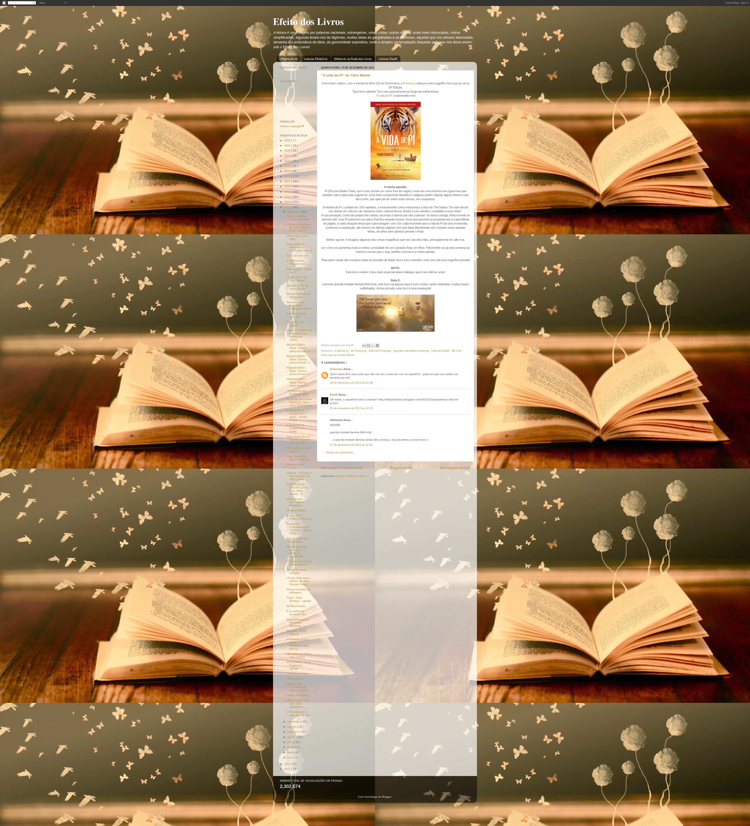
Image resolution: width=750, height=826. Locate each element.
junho (291, 747)
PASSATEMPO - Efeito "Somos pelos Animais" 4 (298, 348)
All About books (296, 606)
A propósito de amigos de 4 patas (296, 428)
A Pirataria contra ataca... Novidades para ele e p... (298, 644)
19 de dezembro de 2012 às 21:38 (351, 382)
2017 (287, 181)
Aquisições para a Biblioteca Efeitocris (298, 622)
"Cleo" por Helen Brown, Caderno (298, 458)
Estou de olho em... (299, 255)
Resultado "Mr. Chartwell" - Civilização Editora (299, 305)
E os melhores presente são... (297, 613)
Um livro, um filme (298, 673)
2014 (287, 196)
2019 (287, 171)
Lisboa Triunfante (297, 695)
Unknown (336, 369)
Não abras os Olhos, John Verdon (299, 655)
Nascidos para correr (295, 466)
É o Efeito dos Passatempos (296, 262)
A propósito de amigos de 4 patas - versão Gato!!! (297, 415)
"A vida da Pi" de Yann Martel (345, 75)
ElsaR (334, 394)
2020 (287, 166)
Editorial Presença (380, 350)
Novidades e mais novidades (298, 540)
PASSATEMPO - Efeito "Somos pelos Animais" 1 (298, 382)
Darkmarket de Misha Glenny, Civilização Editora (299, 247)
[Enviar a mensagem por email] (364, 346)
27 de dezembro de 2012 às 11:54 (351, 444)
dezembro (294, 211)
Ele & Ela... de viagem (295, 324)
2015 (287, 191)
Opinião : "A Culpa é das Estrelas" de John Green (299, 476)
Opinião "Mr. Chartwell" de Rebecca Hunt (297, 687)
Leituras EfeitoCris (316, 59)
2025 (287, 140)
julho (290, 742)
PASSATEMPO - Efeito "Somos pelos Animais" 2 (298, 371)
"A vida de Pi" (384, 95)
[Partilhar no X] (373, 346)
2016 (287, 186)
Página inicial (289, 59)
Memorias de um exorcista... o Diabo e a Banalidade (297, 551)
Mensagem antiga (455, 468)
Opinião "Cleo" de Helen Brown (297, 287)
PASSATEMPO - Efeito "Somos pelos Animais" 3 (298, 359)
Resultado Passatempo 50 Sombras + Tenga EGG (299, 528)
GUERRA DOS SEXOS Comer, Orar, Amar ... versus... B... (297, 489)
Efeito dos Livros (308, 21)
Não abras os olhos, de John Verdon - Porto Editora (299, 227)
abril (290, 757)
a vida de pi (341, 350)
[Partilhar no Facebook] (377, 346)
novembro (294, 721)
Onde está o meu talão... (297, 237)
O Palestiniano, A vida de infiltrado (298, 713)
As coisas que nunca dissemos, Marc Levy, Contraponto (299, 402)
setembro (293, 731)
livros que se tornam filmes (337, 355)
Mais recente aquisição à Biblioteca (295, 502)
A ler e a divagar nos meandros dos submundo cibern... (299, 335)
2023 (287, 150)
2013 (287, 201)
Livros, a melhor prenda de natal (298, 218)
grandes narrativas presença (412, 350)
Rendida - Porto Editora (296, 632)
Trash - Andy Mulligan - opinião (299, 599)
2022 (287, 155)
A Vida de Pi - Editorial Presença (299, 517)
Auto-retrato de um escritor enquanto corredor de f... (299, 439)
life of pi (457, 350)
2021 (287, 160)
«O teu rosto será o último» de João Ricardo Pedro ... (299, 581)
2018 (287, 176)
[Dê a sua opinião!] (369, 346)
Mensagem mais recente (341, 468)
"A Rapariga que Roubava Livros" (298, 392)
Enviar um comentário (339, 452)
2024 (287, 145)
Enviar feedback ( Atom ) (352, 476)
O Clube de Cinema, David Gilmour (299, 563)
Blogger (386, 796)
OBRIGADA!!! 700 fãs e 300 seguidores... (298, 703)
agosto (291, 737)
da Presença (359, 350)
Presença (409, 83)
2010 (287, 769)
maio (290, 752)
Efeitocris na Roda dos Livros (353, 59)
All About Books (296, 510)
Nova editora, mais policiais (298, 449)
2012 (287, 207)
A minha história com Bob (296, 315)
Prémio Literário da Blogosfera (298, 295)
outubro (292, 726)
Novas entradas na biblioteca (298, 591)
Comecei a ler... (296, 678)
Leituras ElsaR (388, 59)
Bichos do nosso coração (297, 571)
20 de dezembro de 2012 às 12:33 (351, 408)
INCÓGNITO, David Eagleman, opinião (299, 665)
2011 (287, 764)
